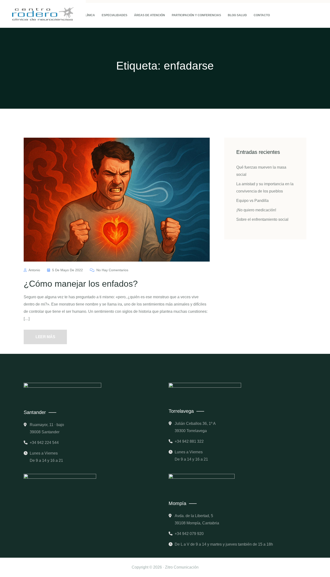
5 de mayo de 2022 (67, 270)
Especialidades (114, 15)
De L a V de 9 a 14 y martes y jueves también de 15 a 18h (224, 544)
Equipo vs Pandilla (252, 201)
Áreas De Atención (149, 15)
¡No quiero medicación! (256, 210)
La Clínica (87, 15)
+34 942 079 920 (189, 534)
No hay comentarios (111, 270)
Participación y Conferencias (196, 15)
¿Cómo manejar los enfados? (81, 284)
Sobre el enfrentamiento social (262, 219)
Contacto (262, 15)
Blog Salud (237, 15)
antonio (34, 270)
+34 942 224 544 (44, 443)
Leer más (45, 337)
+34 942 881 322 (189, 441)
